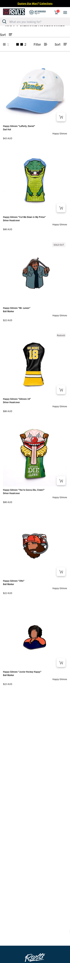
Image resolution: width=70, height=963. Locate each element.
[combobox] (37, 22)
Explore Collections (35, 3)
